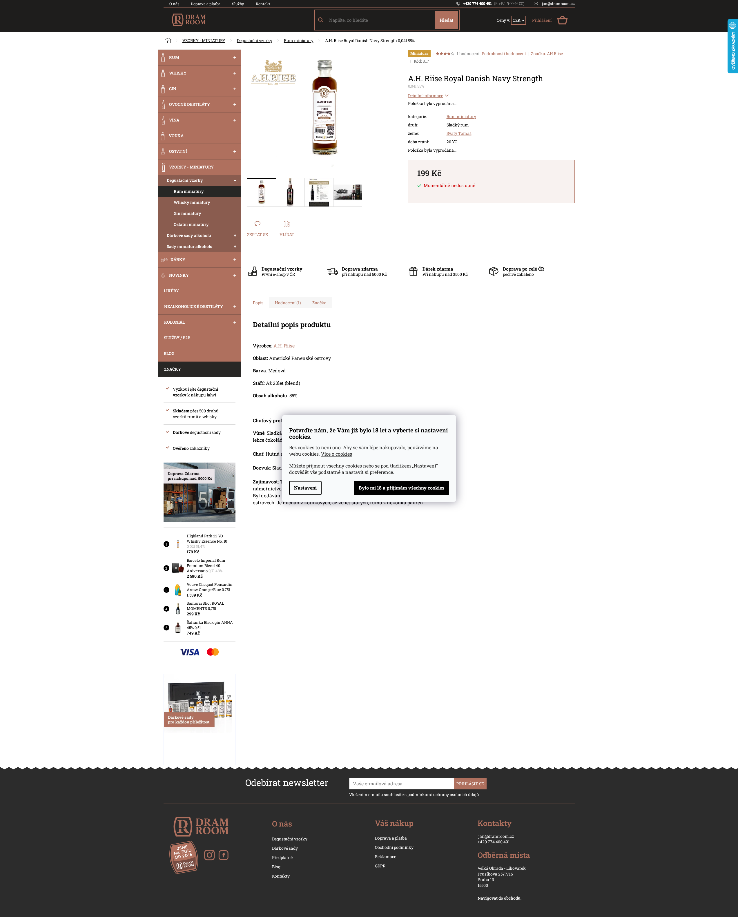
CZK (517, 20)
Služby (238, 3)
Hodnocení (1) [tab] (288, 302)
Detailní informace (425, 95)
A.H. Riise (284, 345)
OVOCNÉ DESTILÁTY (189, 104)
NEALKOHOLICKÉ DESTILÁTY (193, 306)
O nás (174, 3)
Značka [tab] (319, 302)
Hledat (446, 20)
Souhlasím (401, 488)
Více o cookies (336, 454)
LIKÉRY (171, 290)
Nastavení (305, 488)
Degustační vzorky (185, 180)
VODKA (176, 135)
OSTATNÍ (178, 151)
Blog (276, 866)
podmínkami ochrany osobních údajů (443, 794)
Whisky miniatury (192, 202)
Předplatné (282, 857)
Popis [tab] (258, 302)
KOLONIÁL (174, 322)
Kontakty (281, 876)
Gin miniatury (187, 213)
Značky (172, 369)
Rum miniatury (189, 191)
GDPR (380, 866)
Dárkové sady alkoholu (189, 235)
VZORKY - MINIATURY (191, 167)
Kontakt (263, 3)
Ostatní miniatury (191, 224)
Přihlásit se (470, 783)
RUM (174, 57)
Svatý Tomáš (459, 133)
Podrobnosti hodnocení (504, 53)
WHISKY (177, 73)
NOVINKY (179, 275)
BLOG (169, 353)
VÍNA (174, 120)
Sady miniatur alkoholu (190, 246)
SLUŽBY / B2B (177, 337)
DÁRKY (178, 259)
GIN (172, 88)
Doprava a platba (205, 3)
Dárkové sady (285, 848)
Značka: (547, 53)
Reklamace (385, 856)
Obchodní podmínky (394, 847)
